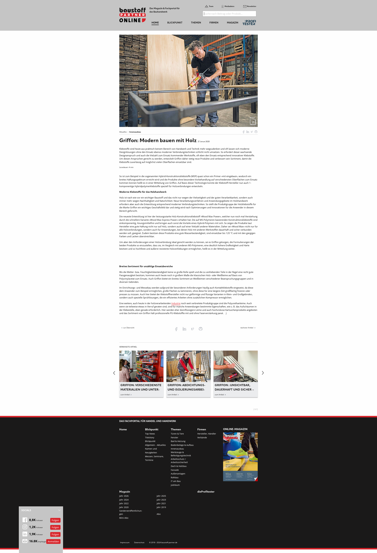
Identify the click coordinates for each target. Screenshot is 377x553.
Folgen (55, 520)
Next (263, 374)
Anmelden (53, 541)
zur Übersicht (128, 327)
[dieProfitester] (249, 23)
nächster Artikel (247, 327)
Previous (114, 374)
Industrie (175, 303)
